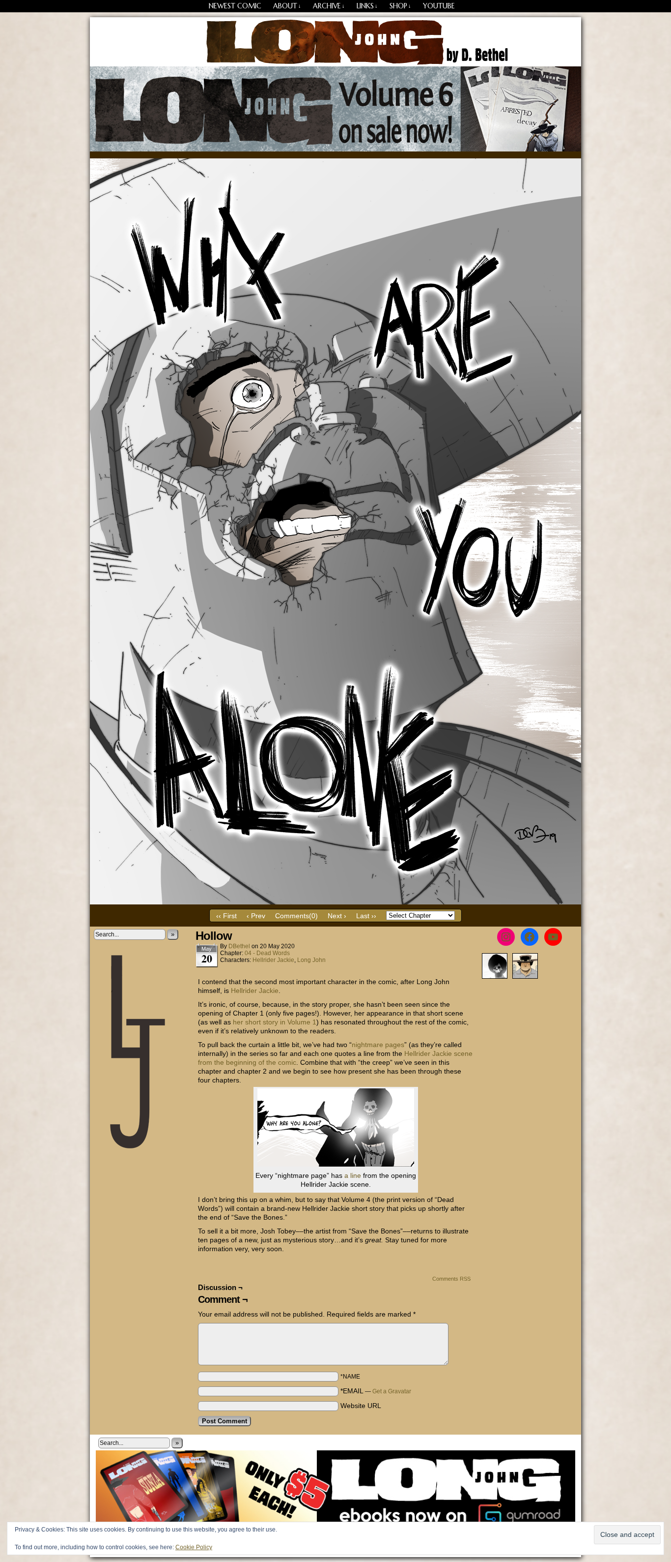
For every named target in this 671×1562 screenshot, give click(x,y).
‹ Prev (256, 916)
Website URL (360, 1406)
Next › (337, 916)
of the (267, 1062)
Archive (329, 5)
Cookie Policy (193, 1547)
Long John (336, 41)
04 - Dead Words (267, 953)
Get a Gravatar (391, 1391)
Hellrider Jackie (273, 960)
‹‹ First (226, 916)
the (219, 1062)
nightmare (367, 1045)
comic (287, 1062)
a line (352, 1175)
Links (367, 5)
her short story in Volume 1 (274, 1022)
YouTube (439, 5)
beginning (241, 1062)
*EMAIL (375, 1391)
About (287, 5)
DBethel (239, 946)
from (205, 1062)
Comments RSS (451, 1279)
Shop (400, 5)
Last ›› (366, 916)
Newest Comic (235, 5)
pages (394, 1045)
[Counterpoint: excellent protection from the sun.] (335, 902)
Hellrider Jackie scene (438, 1053)
